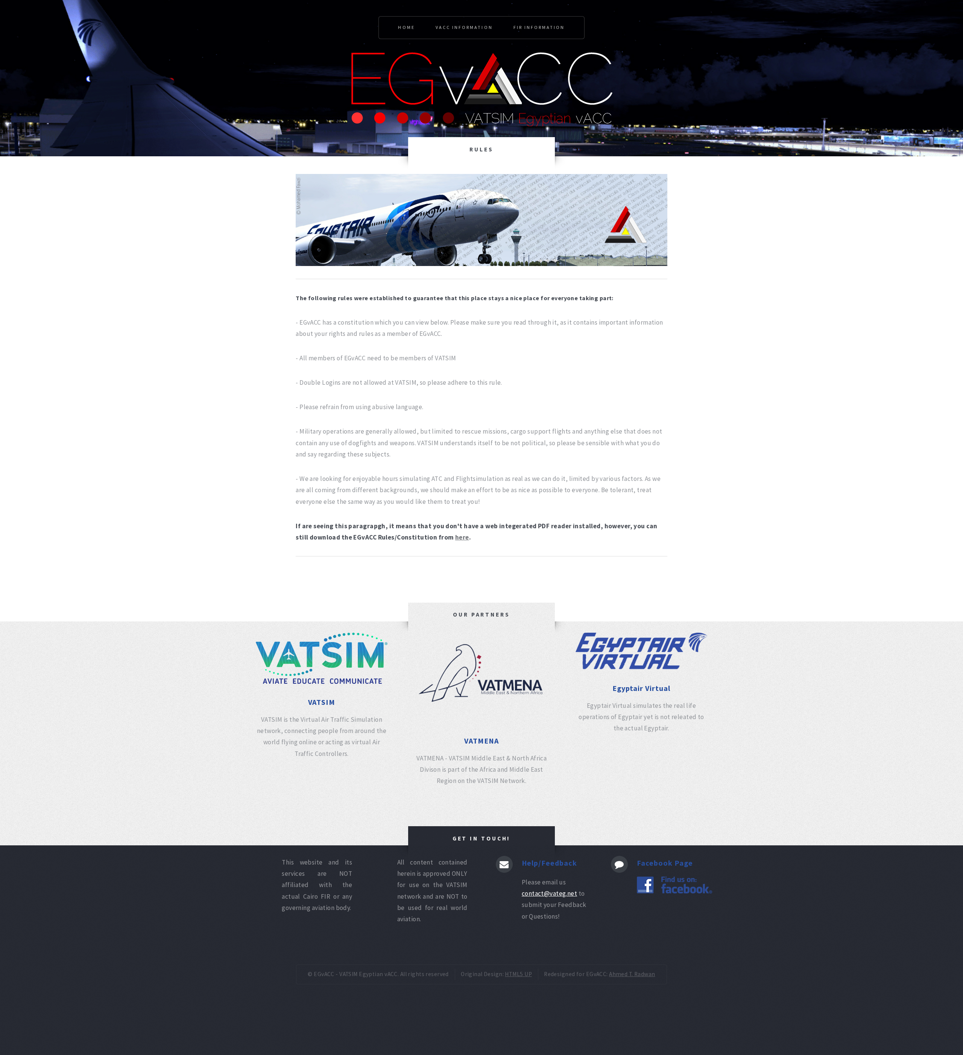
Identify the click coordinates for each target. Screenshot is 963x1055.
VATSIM (322, 702)
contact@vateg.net (549, 893)
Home (406, 27)
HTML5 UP (518, 974)
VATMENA (481, 740)
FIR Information (539, 27)
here (462, 537)
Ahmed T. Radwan (632, 974)
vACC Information (464, 27)
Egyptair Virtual (641, 688)
